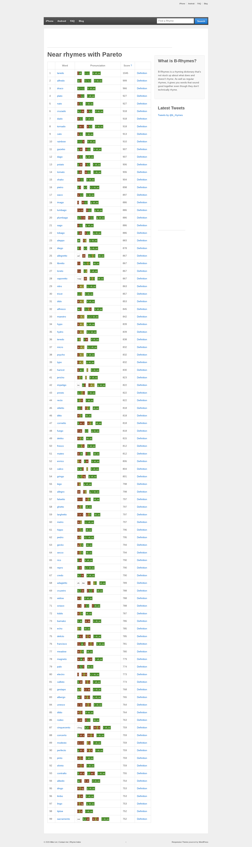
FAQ (199, 4)
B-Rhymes (69, 8)
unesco (61, 704)
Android (191, 4)
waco (60, 194)
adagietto (62, 583)
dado (60, 118)
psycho (61, 354)
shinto (60, 765)
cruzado (61, 111)
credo (60, 575)
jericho (60, 377)
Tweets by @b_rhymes (170, 115)
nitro (59, 286)
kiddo (60, 613)
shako (60, 179)
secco (60, 552)
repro (60, 567)
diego (60, 248)
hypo (59, 324)
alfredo (61, 80)
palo (59, 666)
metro (60, 522)
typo (59, 362)
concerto (62, 735)
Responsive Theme (180, 842)
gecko (60, 544)
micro (60, 347)
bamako (61, 621)
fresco (60, 446)
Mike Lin (53, 842)
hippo (60, 529)
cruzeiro (61, 590)
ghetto (60, 506)
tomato (61, 172)
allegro (60, 491)
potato (60, 164)
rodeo (60, 720)
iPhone (182, 4)
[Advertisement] (109, 39)
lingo (59, 803)
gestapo (61, 689)
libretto (60, 263)
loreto (60, 271)
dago (60, 156)
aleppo (60, 240)
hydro (60, 331)
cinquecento (63, 727)
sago (59, 225)
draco (60, 88)
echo (59, 628)
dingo (60, 788)
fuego (60, 430)
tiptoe (60, 811)
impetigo (61, 385)
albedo (60, 780)
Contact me (63, 842)
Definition (142, 73)
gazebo (61, 149)
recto (60, 400)
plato (59, 95)
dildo (59, 712)
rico (59, 560)
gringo (60, 476)
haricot (60, 370)
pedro (60, 537)
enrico (60, 461)
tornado (61, 126)
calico (60, 468)
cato (59, 134)
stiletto (60, 408)
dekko (60, 438)
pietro (60, 187)
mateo (60, 453)
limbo (60, 796)
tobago (61, 233)
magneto (62, 659)
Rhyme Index (75, 842)
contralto (62, 773)
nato (59, 103)
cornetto (61, 423)
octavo (60, 605)
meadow (61, 651)
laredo (60, 73)
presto (60, 392)
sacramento (63, 819)
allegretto (62, 255)
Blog (206, 4)
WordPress (203, 842)
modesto (62, 742)
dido (59, 301)
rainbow (61, 141)
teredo (60, 339)
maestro (61, 316)
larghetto (62, 514)
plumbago (62, 217)
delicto (60, 636)
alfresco (61, 309)
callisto (60, 681)
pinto (59, 758)
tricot (59, 293)
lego (59, 484)
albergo (61, 697)
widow (60, 598)
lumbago (62, 210)
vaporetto (62, 278)
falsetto (61, 499)
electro (60, 674)
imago (60, 202)
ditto (59, 415)
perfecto (61, 750)
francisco (62, 643)
